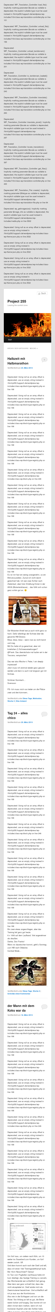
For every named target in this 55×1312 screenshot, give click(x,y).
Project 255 (16, 301)
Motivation (37, 698)
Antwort (21, 701)
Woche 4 (11, 701)
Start (10, 339)
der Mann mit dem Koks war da (20, 1007)
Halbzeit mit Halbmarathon (17, 360)
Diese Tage (27, 698)
